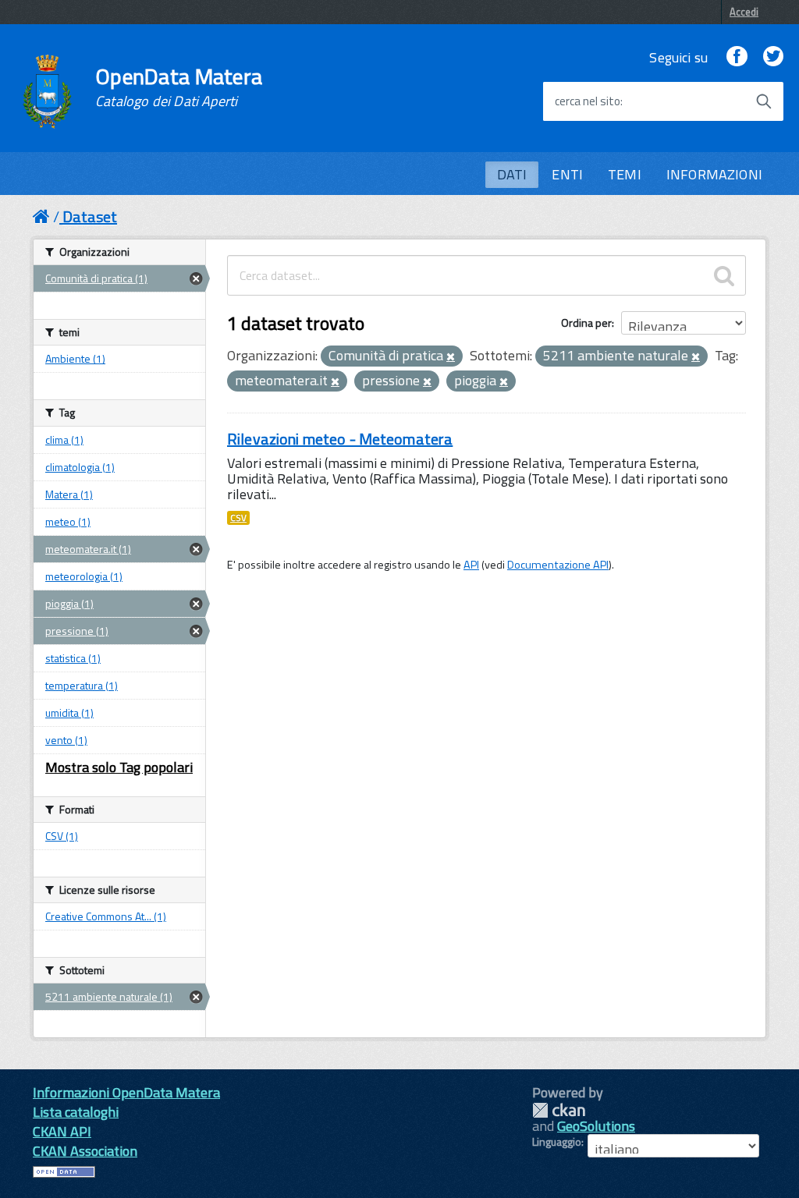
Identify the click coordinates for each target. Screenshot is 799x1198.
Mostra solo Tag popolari (119, 767)
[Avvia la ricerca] (763, 101)
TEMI (624, 174)
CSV (238, 518)
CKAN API (62, 1131)
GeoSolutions (596, 1125)
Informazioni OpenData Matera (126, 1092)
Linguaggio (556, 1142)
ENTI (567, 174)
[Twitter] (773, 57)
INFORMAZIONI (714, 174)
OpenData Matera (178, 87)
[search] (724, 275)
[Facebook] (736, 57)
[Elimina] (450, 357)
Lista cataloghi (76, 1111)
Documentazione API (558, 564)
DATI (512, 174)
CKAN (558, 1110)
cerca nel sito (587, 101)
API (471, 564)
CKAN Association (85, 1150)
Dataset (89, 216)
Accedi (744, 11)
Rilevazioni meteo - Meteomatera (340, 439)
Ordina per (586, 322)
